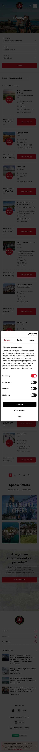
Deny (19, 416)
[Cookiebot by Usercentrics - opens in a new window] (28, 334)
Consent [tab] (7, 340)
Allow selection (19, 410)
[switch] (34, 382)
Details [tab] (19, 340)
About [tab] (32, 340)
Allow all (19, 404)
